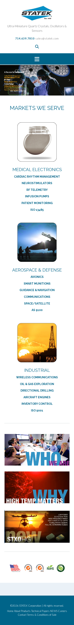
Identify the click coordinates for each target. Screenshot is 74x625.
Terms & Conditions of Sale (41, 615)
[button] (37, 59)
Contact (22, 615)
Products (26, 611)
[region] (37, 80)
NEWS (53, 611)
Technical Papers (40, 611)
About (17, 611)
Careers (62, 611)
